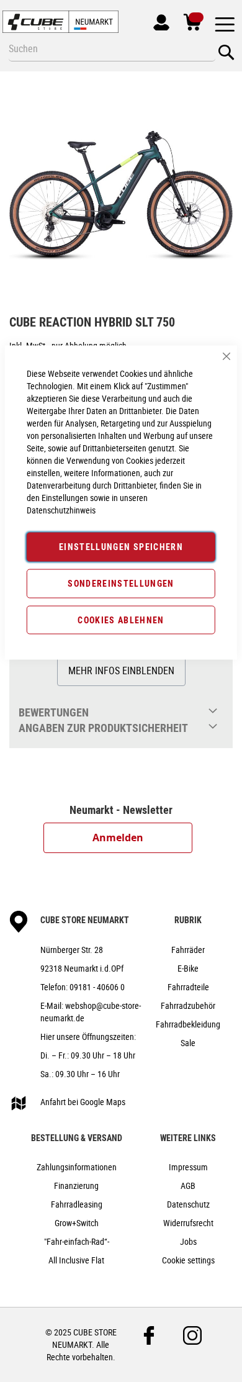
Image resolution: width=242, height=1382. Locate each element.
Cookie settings (188, 1260)
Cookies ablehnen (121, 619)
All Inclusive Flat (76, 1260)
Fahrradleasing (76, 1204)
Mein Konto (157, 19)
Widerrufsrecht (188, 1223)
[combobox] (112, 48)
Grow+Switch (77, 1223)
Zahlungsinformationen (77, 1167)
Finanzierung (76, 1185)
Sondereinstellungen (121, 583)
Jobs (188, 1241)
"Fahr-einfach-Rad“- (76, 1241)
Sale (188, 1043)
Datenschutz (188, 1204)
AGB (188, 1185)
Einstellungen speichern (121, 547)
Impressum (188, 1167)
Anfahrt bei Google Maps (82, 1102)
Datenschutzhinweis (61, 510)
